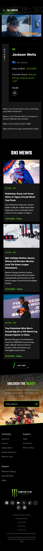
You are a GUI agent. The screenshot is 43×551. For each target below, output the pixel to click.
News (4, 480)
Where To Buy (28, 447)
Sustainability (7, 447)
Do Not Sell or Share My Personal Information (21, 533)
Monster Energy (9, 471)
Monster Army (7, 456)
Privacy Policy (21, 522)
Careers (5, 443)
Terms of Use (21, 530)
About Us (5, 439)
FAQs (25, 439)
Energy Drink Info (9, 452)
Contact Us (27, 443)
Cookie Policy (21, 526)
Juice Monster (8, 476)
